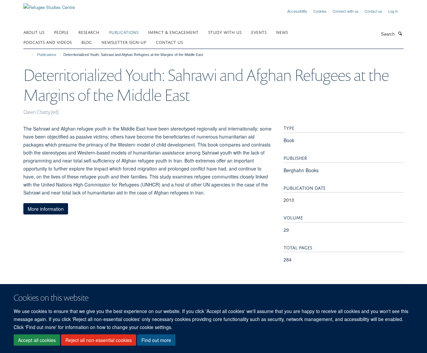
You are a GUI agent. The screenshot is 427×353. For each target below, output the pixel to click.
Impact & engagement (173, 32)
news (282, 32)
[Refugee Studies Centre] (49, 5)
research (88, 32)
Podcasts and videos (47, 42)
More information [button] (46, 208)
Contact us (373, 11)
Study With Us (225, 32)
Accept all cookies (37, 340)
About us (33, 32)
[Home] (29, 54)
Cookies (320, 11)
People (61, 32)
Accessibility (297, 11)
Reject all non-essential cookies (98, 340)
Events (259, 32)
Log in (393, 11)
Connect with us (346, 11)
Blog (86, 42)
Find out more (156, 340)
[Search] (400, 33)
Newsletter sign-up (123, 42)
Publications (123, 32)
